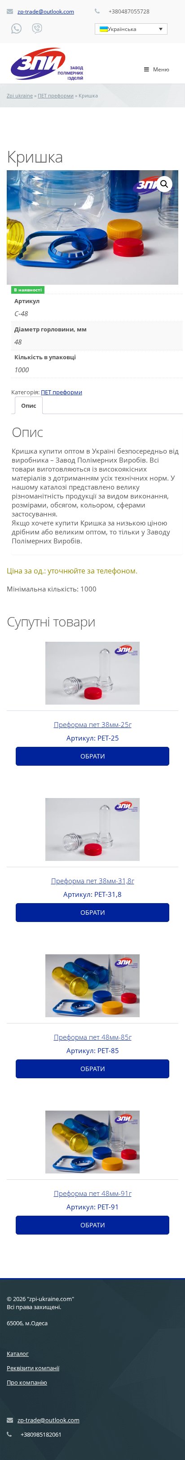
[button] (164, 184)
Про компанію (27, 1382)
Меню (161, 69)
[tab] (29, 405)
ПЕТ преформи (56, 95)
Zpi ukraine (20, 95)
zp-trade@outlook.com (46, 11)
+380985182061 (41, 1434)
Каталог (18, 1354)
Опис (28, 405)
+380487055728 (129, 11)
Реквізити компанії (33, 1368)
